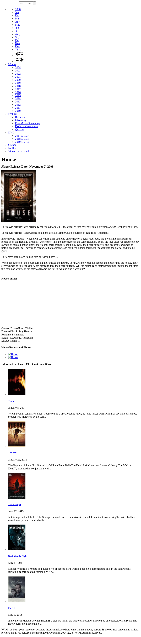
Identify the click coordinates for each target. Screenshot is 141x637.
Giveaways (21, 120)
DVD (11, 132)
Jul (16, 30)
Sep (17, 37)
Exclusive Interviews (26, 126)
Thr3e (11, 401)
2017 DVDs (22, 135)
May (17, 24)
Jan (17, 12)
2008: (18, 9)
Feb (17, 15)
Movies (12, 64)
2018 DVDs (22, 138)
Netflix (12, 148)
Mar (17, 18)
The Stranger (14, 504)
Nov (17, 43)
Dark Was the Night (17, 556)
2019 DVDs (22, 141)
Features (12, 113)
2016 (18, 92)
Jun (17, 27)
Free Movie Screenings (27, 123)
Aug (17, 34)
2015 (18, 95)
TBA (18, 49)
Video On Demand (18, 151)
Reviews (20, 117)
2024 (18, 67)
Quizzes (19, 129)
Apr (17, 21)
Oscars (12, 144)
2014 (18, 98)
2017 (18, 89)
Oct (17, 40)
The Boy (12, 452)
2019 (18, 82)
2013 (18, 101)
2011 (17, 107)
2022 (18, 73)
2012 (18, 104)
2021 (18, 76)
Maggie (12, 608)
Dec (17, 46)
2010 (18, 110)
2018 (18, 86)
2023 (18, 70)
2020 (18, 79)
